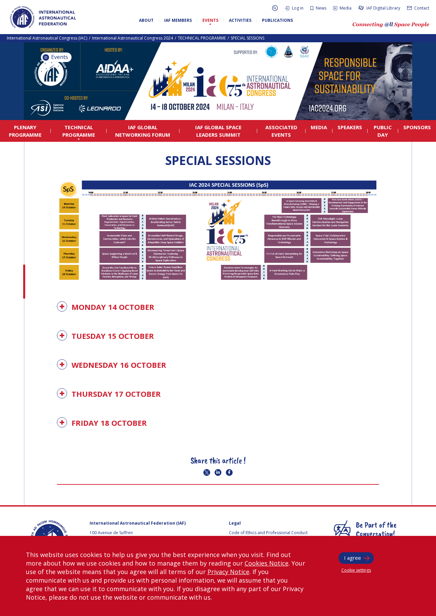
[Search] (275, 8)
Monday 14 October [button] (111, 307)
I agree (352, 557)
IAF (43, 17)
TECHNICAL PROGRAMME (202, 38)
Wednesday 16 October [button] (117, 365)
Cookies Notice (267, 563)
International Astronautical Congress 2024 (132, 38)
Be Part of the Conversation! (376, 529)
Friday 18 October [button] (108, 423)
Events (59, 57)
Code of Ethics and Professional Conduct (268, 533)
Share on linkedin (218, 472)
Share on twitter (206, 472)
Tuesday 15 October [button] (111, 336)
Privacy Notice (228, 572)
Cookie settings (356, 570)
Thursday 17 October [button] (115, 394)
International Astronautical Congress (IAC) (47, 38)
